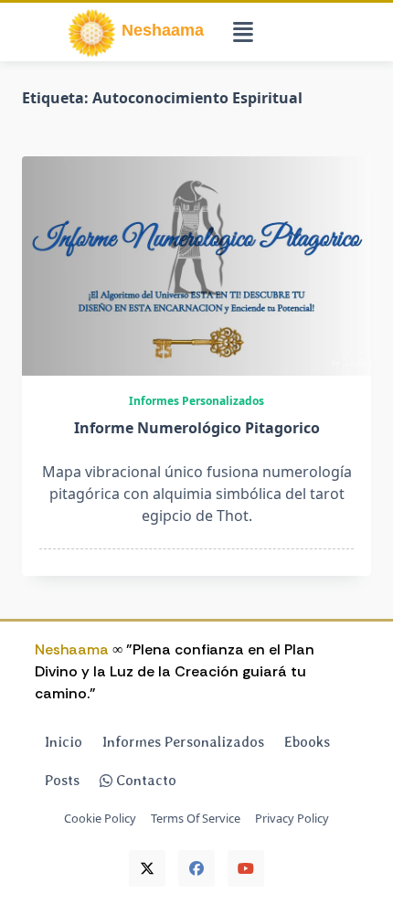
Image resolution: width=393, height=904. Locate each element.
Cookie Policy (100, 820)
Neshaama (72, 649)
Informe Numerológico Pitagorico (197, 428)
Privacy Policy (292, 820)
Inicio (63, 741)
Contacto (144, 780)
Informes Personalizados (196, 401)
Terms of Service (195, 820)
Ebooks (307, 741)
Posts (62, 780)
